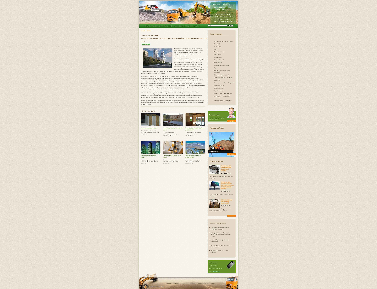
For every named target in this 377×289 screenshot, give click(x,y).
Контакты (168, 26)
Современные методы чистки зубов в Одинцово (220, 251)
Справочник (179, 26)
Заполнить (231, 121)
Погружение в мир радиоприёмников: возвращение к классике (226, 168)
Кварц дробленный (219, 60)
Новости (196, 26)
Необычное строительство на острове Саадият (193, 156)
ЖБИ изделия (217, 54)
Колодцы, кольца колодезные (221, 75)
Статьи (188, 26)
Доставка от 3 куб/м (219, 52)
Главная (148, 26)
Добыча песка (213, 151)
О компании (158, 26)
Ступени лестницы (218, 90)
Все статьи (231, 216)
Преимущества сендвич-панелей (149, 128)
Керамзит (216, 68)
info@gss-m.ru (216, 271)
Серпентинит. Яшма (219, 88)
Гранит (216, 49)
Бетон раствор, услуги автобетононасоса (224, 41)
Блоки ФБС (217, 44)
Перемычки (217, 80)
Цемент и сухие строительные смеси (223, 93)
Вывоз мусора (217, 46)
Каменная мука (218, 57)
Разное (213, 283)
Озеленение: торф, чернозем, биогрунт (223, 77)
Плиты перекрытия (219, 85)
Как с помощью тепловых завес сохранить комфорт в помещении (221, 246)
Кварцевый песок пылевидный (221, 65)
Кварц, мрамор (218, 62)
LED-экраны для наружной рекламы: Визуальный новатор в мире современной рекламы (227, 185)
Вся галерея (231, 154)
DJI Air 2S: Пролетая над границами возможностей (226, 201)
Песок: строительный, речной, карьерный (224, 83)
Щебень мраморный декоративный (222, 100)
